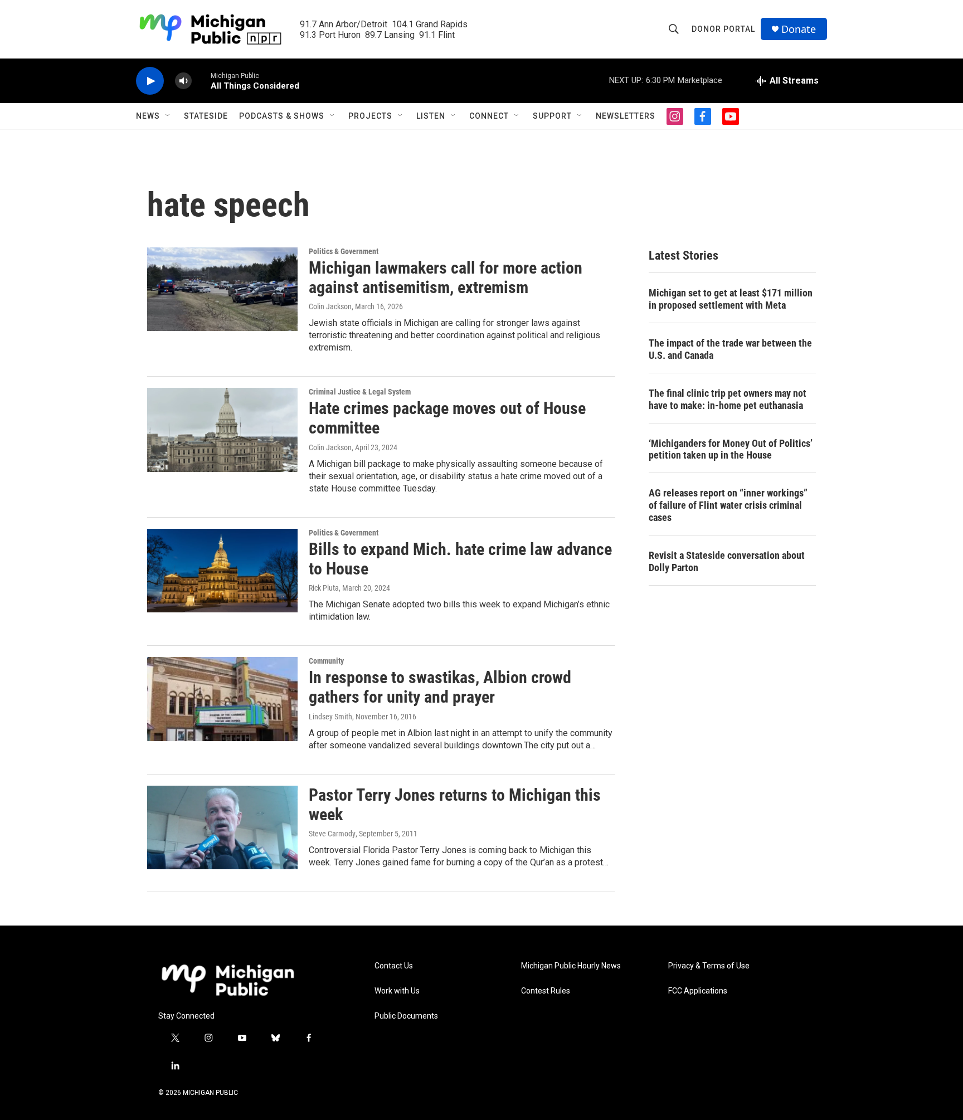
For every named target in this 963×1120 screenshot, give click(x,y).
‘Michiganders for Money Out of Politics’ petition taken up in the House (731, 449)
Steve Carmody (332, 833)
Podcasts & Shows (281, 115)
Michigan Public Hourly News (571, 966)
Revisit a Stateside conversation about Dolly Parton (727, 561)
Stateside (206, 115)
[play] (150, 81)
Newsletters (625, 115)
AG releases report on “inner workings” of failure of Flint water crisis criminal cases (728, 505)
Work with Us (397, 991)
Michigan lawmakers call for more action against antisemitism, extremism (445, 277)
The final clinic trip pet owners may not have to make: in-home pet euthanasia (727, 399)
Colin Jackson (330, 306)
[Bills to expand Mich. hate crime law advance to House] (222, 570)
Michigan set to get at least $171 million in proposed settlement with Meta (731, 299)
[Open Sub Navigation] (168, 115)
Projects (370, 115)
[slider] (201, 80)
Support (552, 115)
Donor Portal (723, 29)
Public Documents (406, 1016)
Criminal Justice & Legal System (360, 391)
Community (326, 660)
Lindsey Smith (330, 716)
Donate (798, 29)
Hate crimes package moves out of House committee (447, 417)
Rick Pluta (324, 587)
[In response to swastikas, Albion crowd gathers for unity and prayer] (222, 699)
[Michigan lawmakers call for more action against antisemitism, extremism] (222, 289)
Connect (489, 115)
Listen (430, 115)
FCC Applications (697, 991)
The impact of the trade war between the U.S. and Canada (730, 349)
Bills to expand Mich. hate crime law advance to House (460, 558)
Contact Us (393, 966)
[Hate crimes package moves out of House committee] (222, 429)
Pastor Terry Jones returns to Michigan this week (455, 804)
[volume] (183, 81)
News (148, 115)
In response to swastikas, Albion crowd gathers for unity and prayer (440, 687)
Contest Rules (545, 991)
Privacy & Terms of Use (709, 966)
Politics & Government (343, 251)
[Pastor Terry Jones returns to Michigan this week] (222, 827)
